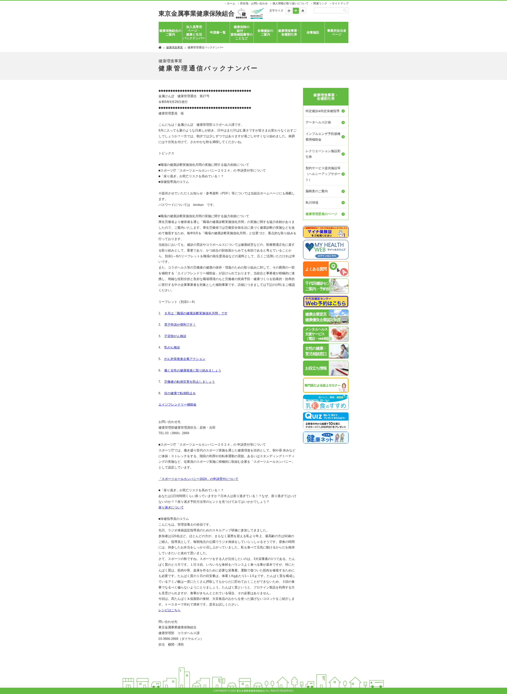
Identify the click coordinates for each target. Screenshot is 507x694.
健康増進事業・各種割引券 (289, 32)
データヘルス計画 (318, 122)
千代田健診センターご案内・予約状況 (321, 286)
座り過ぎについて (171, 507)
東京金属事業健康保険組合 (196, 13)
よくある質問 (316, 269)
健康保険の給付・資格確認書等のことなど (242, 32)
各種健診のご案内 (265, 32)
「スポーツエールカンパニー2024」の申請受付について (198, 479)
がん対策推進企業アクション (184, 359)
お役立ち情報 (316, 368)
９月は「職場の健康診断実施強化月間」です (196, 313)
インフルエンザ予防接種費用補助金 (323, 136)
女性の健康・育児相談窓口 (316, 351)
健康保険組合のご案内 (170, 32)
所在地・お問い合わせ (254, 3)
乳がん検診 (172, 347)
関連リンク (320, 3)
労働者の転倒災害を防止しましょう (189, 381)
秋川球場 (312, 202)
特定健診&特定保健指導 (322, 111)
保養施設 (313, 32)
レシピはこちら (169, 610)
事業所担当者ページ (336, 32)
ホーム (231, 3)
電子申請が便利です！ (180, 324)
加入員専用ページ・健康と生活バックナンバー (194, 32)
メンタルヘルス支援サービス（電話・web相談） (319, 334)
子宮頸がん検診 (175, 336)
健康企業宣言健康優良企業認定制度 (323, 317)
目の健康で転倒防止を (180, 393)
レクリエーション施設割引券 (323, 153)
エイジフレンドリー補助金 (177, 404)
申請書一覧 (218, 32)
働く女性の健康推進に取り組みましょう (192, 370)
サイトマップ (340, 3)
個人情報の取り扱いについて (291, 3)
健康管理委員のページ (321, 214)
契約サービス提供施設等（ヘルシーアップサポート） (323, 173)
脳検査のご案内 (317, 191)
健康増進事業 (174, 47)
